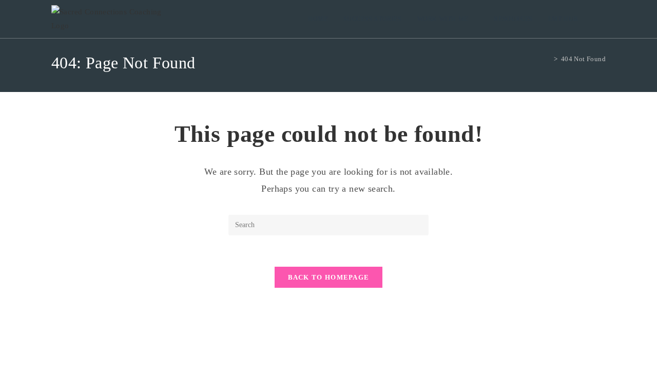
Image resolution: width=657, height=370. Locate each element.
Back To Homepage (329, 277)
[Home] (548, 59)
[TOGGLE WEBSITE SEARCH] (596, 19)
